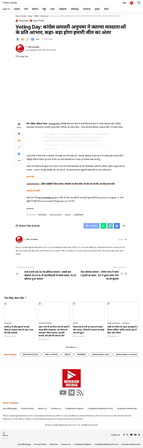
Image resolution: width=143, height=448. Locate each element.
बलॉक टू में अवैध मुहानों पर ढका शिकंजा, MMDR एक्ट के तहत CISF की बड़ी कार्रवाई (18, 329)
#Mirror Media (51, 354)
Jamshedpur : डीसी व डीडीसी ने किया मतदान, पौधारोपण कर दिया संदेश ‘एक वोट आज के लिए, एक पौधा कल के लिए (71, 183)
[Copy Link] (27, 39)
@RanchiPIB (49, 140)
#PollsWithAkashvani (63, 140)
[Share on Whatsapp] (103, 226)
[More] (37, 39)
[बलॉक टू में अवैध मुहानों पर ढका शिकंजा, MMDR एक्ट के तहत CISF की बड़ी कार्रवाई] (20, 311)
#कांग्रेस (65, 134)
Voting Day (54, 123)
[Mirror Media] (10, 3)
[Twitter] (127, 435)
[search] (119, 3)
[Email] (23, 39)
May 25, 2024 (51, 149)
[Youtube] (63, 392)
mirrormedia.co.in (47, 197)
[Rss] (80, 392)
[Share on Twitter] (18, 39)
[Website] (126, 239)
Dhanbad (23, 21)
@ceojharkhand (95, 137)
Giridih (67, 215)
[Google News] (135, 435)
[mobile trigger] (137, 3)
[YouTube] (131, 435)
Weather (126, 323)
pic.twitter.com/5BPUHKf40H (85, 140)
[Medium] (71, 392)
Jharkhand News (45, 323)
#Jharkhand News (31, 354)
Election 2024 (55, 215)
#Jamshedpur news (100, 354)
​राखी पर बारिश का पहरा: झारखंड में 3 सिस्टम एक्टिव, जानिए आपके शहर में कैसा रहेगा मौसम (122, 329)
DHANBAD (42, 215)
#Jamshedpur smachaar (126, 354)
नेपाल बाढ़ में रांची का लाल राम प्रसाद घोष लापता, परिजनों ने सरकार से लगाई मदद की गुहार (88, 329)
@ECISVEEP (83, 137)
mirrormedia (33, 47)
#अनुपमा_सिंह (79, 134)
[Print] (32, 39)
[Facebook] (124, 435)
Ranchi (75, 323)
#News (68, 354)
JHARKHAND (78, 215)
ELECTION (38, 21)
